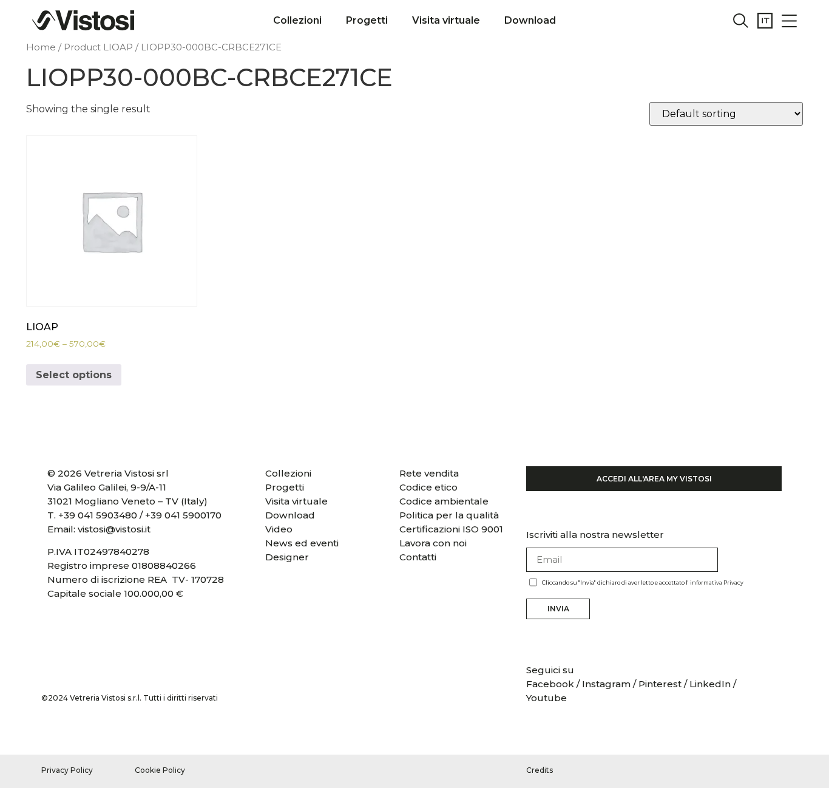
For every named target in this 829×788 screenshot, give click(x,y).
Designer (287, 557)
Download (530, 20)
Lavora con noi (433, 543)
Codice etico (428, 487)
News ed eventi (302, 543)
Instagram (606, 684)
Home (41, 47)
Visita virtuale (446, 20)
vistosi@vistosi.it (114, 529)
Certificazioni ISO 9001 (451, 529)
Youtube (546, 698)
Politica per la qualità (449, 515)
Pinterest (660, 684)
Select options (74, 375)
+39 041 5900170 (183, 515)
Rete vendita (429, 473)
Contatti (417, 557)
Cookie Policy (160, 770)
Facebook (551, 684)
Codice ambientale (444, 501)
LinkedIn (710, 684)
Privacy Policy (67, 770)
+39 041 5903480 (97, 515)
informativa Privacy (716, 582)
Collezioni (297, 20)
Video (279, 529)
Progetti (367, 20)
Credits (539, 770)
